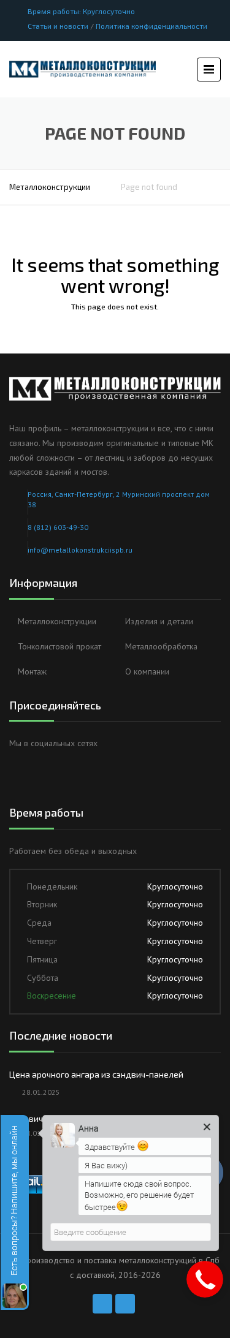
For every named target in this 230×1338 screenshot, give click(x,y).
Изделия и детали (159, 621)
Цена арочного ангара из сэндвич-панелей (96, 1074)
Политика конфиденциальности (151, 25)
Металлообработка (161, 646)
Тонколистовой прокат (59, 646)
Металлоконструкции (49, 187)
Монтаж (32, 671)
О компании (147, 671)
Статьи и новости (58, 25)
